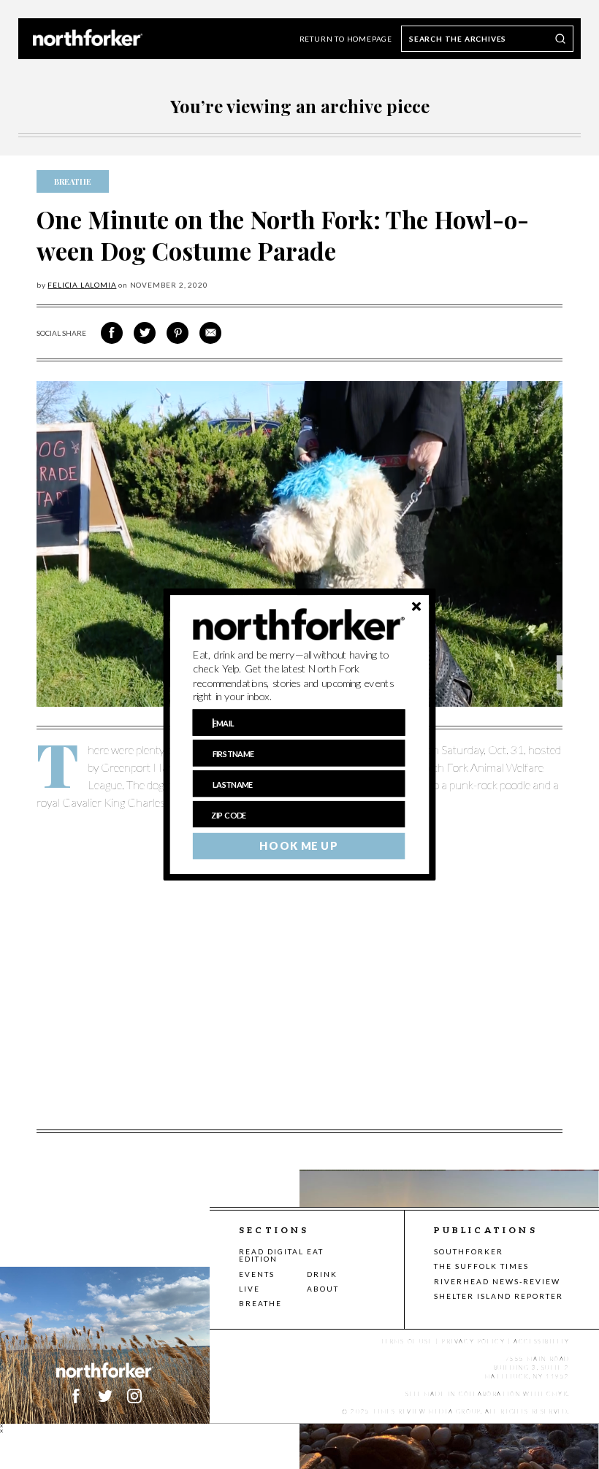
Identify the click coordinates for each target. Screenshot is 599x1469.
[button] (299, 676)
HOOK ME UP (298, 846)
